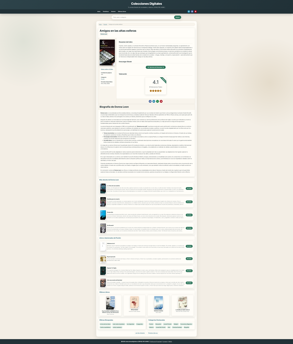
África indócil (134, 309)
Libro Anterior (141, 333)
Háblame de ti (111, 243)
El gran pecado (111, 256)
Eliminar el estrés (158, 310)
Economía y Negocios (186, 324)
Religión (176, 324)
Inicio (98, 11)
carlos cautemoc (117, 327)
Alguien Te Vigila (111, 268)
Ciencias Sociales (177, 327)
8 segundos (140, 324)
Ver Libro (189, 188)
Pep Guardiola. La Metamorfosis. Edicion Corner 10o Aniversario (110, 311)
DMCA (170, 341)
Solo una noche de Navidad (114, 280)
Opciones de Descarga (155, 67)
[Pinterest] (195, 11)
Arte (169, 327)
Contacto (165, 341)
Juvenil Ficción (167, 324)
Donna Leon (104, 34)
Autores (113, 11)
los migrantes (130, 324)
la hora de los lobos (105, 324)
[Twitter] (188, 11)
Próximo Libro (152, 333)
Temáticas (106, 11)
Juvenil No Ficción (160, 327)
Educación (158, 324)
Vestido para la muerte (113, 199)
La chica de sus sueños (113, 185)
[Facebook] (192, 11)
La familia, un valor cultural (183, 309)
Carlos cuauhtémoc (105, 327)
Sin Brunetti (110, 225)
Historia (151, 327)
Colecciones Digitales (146, 3)
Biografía (186, 327)
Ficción (105, 24)
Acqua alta (110, 212)
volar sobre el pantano (119, 324)
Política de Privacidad (156, 341)
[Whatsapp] (157, 101)
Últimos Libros (122, 11)
